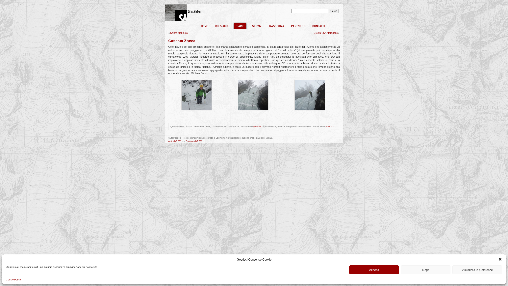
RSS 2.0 (330, 126)
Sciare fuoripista (179, 33)
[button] (500, 259)
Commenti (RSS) (194, 141)
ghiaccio (257, 126)
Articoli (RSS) (174, 141)
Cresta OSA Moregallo (326, 33)
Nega (425, 270)
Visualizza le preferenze (477, 270)
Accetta (374, 270)
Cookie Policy (13, 279)
